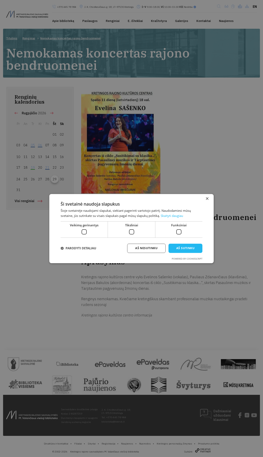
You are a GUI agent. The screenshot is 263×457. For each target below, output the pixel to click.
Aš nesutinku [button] (146, 248)
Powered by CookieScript (187, 258)
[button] (78, 248)
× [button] (207, 198)
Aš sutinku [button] (185, 248)
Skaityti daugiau (172, 216)
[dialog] (131, 228)
